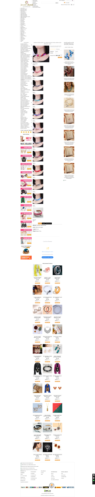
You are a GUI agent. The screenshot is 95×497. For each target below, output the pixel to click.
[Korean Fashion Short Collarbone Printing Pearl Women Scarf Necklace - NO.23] (38, 119)
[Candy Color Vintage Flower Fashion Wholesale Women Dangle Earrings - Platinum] (37, 447)
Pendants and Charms (25, 127)
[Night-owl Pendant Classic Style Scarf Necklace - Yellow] (37, 270)
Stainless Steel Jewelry (24, 14)
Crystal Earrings (24, 65)
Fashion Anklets (23, 11)
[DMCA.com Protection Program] (47, 491)
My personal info (34, 478)
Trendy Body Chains (23, 13)
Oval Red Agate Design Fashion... (57, 455)
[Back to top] (93, 483)
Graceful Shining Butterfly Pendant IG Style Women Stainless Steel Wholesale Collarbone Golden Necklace (69, 176)
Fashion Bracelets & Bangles (36, 7)
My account (33, 471)
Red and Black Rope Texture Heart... (47, 317)
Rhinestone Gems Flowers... (47, 435)
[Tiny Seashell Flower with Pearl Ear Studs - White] (47, 349)
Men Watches (22, 24)
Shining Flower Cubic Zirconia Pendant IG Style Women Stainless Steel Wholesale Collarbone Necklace (69, 143)
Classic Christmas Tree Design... (37, 297)
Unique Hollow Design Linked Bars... (47, 337)
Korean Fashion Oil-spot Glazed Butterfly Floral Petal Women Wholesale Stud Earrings (69, 63)
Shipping (43, 223)
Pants (21, 41)
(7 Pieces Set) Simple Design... (57, 337)
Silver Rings (22, 20)
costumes (22, 40)
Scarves (22, 86)
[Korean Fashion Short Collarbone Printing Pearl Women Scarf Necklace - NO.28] (38, 176)
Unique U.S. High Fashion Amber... (47, 278)
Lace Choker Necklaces (25, 46)
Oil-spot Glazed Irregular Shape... (37, 337)
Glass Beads (23, 121)
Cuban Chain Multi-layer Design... (37, 396)
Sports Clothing (24, 112)
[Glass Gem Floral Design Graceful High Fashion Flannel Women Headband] (37, 428)
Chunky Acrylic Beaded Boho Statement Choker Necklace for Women (69, 95)
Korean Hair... (34, 219)
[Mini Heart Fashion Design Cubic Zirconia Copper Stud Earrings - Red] (57, 388)
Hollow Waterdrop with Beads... (37, 356)
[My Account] (93, 477)
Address (22, 474)
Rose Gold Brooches (25, 108)
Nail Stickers (22, 34)
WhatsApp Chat (23, 477)
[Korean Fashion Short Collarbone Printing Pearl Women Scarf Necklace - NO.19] (38, 77)
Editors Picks (23, 117)
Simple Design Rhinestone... (57, 278)
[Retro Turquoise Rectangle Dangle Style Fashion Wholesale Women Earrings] (57, 349)
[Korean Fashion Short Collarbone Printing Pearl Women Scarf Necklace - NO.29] (38, 190)
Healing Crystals (23, 35)
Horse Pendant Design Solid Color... (37, 376)
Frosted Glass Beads (25, 123)
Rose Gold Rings (24, 105)
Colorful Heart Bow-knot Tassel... (57, 416)
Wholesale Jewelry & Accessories (48, 493)
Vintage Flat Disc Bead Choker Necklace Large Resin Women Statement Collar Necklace (69, 79)
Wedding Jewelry (24, 118)
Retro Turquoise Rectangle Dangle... (57, 356)
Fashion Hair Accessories (26, 48)
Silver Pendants (24, 74)
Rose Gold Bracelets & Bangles (25, 107)
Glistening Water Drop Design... (47, 455)
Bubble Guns (22, 33)
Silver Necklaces (24, 70)
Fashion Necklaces (24, 45)
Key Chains (22, 30)
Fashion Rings (23, 53)
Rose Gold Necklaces (25, 103)
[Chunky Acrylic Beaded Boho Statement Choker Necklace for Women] (69, 87)
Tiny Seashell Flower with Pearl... (47, 356)
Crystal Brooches (24, 63)
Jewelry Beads (24, 119)
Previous (34, 64)
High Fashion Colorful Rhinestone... (37, 416)
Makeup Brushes (23, 27)
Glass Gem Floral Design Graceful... (37, 435)
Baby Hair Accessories (24, 10)
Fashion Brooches (23, 12)
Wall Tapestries (23, 31)
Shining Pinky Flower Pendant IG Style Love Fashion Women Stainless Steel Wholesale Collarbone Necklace (69, 126)
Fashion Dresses (23, 38)
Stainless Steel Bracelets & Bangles (25, 16)
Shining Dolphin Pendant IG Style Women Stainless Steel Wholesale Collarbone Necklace (69, 159)
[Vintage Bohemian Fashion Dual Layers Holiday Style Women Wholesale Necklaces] (69, 103)
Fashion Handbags (24, 85)
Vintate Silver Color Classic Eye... (57, 435)
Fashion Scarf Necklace (25, 54)
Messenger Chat (23, 480)
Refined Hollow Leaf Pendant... (57, 376)
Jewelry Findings (24, 126)
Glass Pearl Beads (24, 122)
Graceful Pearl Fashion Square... (37, 317)
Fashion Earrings (35, 3)
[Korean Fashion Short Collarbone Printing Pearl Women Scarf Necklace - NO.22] (38, 105)
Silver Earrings (22, 19)
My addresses (33, 476)
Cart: (66, 2)
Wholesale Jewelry (67, 4)
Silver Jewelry (22, 18)
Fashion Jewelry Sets (25, 59)
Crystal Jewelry (24, 62)
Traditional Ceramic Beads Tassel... (47, 396)
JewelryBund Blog (63, 476)
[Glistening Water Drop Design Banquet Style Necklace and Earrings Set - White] (47, 447)
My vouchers (33, 479)
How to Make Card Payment (55, 479)
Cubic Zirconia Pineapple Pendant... (47, 416)
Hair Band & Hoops (35, 5)
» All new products (69, 178)
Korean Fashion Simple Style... (47, 376)
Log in (73, 4)
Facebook (42, 472)
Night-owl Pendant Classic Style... (37, 278)
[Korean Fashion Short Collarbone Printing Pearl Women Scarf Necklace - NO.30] (38, 204)
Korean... (34, 92)
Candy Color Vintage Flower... (37, 455)
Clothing (22, 36)
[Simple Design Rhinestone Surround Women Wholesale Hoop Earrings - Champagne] (57, 270)
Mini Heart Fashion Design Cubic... (57, 396)
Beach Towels (23, 95)
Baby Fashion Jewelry (23, 9)
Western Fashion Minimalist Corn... (57, 317)
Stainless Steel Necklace (26, 76)
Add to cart (37, 302)
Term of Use (52, 476)
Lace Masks (22, 26)
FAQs (62, 473)
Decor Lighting (24, 128)
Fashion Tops (22, 37)
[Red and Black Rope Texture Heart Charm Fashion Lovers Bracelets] (47, 310)
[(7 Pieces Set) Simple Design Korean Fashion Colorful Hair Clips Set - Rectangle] (57, 329)
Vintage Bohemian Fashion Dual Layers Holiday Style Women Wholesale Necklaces (69, 111)
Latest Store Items (69, 47)
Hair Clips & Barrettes (35, 6)
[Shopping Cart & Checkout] (93, 475)
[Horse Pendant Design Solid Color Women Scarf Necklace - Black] (37, 369)
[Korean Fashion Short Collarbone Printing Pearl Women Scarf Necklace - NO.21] (38, 91)
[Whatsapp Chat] (93, 480)
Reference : (52, 51)
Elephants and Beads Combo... (47, 297)
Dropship (62, 478)
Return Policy (53, 478)
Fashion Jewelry (35, 0)
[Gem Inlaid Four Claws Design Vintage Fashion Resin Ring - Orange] (57, 290)
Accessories (23, 82)
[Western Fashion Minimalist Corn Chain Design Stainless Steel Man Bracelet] (57, 310)
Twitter (42, 474)
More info (40, 223)
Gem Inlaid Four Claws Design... (57, 297)
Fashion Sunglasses (23, 29)
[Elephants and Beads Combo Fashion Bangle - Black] (47, 290)
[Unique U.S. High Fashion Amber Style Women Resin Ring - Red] (47, 270)
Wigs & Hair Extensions (24, 28)
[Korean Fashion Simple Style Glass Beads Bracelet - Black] (47, 369)
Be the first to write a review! (47, 257)
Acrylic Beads (23, 120)
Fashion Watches (23, 23)
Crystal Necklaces (24, 64)
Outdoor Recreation (25, 96)
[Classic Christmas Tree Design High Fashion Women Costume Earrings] (37, 290)
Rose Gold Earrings (25, 104)
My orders (32, 473)
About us (52, 473)
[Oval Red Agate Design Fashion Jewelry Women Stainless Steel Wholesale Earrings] (57, 447)
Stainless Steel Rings (23, 17)
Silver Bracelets (23, 21)
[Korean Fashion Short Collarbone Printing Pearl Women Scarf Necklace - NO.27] (38, 162)
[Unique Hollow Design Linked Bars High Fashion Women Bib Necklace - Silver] (47, 329)
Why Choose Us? (48, 223)
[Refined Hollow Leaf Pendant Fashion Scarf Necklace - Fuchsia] (57, 369)
